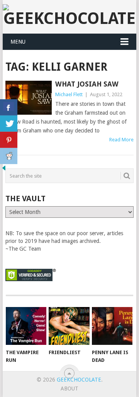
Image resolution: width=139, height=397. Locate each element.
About (69, 388)
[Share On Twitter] (8, 123)
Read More (121, 140)
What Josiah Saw (87, 84)
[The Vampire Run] (26, 326)
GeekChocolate (79, 380)
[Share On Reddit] (8, 156)
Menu (17, 42)
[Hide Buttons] (4, 170)
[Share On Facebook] (8, 107)
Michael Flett (69, 94)
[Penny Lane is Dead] (112, 326)
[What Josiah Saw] (28, 98)
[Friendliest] (69, 326)
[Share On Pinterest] (8, 140)
